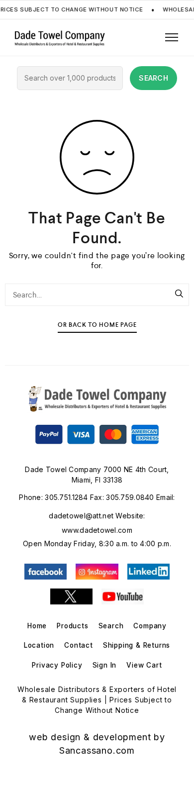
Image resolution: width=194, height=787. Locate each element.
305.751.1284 (66, 497)
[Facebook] (45, 572)
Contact (78, 645)
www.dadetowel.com (97, 530)
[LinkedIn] (148, 572)
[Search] (179, 294)
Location (39, 645)
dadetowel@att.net (81, 515)
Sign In (105, 665)
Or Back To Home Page (97, 325)
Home (37, 626)
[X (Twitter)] (71, 596)
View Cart (144, 665)
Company (150, 626)
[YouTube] (122, 596)
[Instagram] (97, 572)
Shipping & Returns (136, 645)
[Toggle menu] (173, 37)
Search (111, 626)
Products (72, 626)
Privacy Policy (57, 665)
